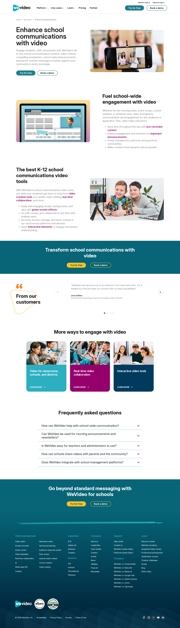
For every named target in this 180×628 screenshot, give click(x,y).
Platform (41, 8)
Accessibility (42, 617)
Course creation (45, 563)
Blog (143, 568)
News (93, 560)
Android (71, 567)
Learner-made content (48, 558)
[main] (90, 256)
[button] (104, 313)
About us (94, 541)
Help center (118, 541)
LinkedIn (163, 617)
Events (93, 556)
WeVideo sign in (144, 2)
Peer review (44, 554)
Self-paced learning (47, 546)
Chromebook (73, 571)
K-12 (69, 541)
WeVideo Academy (149, 545)
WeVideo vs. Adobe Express (125, 579)
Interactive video (46, 541)
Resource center (148, 541)
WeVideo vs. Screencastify (125, 564)
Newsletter (95, 571)
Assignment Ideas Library (151, 549)
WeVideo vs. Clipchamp (123, 587)
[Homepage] (21, 8)
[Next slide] (160, 292)
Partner (93, 8)
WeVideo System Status (123, 549)
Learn (70, 8)
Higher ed (72, 545)
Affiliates (94, 564)
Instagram (148, 617)
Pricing (82, 8)
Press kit (94, 568)
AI (16, 563)
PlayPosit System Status (123, 553)
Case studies (96, 549)
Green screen (20, 550)
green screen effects (44, 209)
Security (68, 617)
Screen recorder (22, 546)
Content (18, 571)
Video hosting (44, 567)
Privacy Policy (56, 617)
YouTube (158, 617)
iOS (69, 564)
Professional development (152, 553)
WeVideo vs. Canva (122, 583)
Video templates (21, 554)
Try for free (134, 8)
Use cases (57, 8)
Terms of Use (80, 617)
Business (71, 549)
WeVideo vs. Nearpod (123, 571)
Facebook (144, 617)
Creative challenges (149, 560)
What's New (146, 571)
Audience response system (50, 550)
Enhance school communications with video (41, 36)
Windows (72, 575)
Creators (71, 553)
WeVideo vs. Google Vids (124, 575)
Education (28, 20)
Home (18, 20)
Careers (94, 553)
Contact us (118, 545)
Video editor (20, 541)
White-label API (21, 567)
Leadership (95, 545)
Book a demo (157, 8)
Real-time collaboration (24, 558)
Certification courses (149, 556)
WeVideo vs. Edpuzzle (123, 568)
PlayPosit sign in (158, 2)
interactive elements (40, 226)
